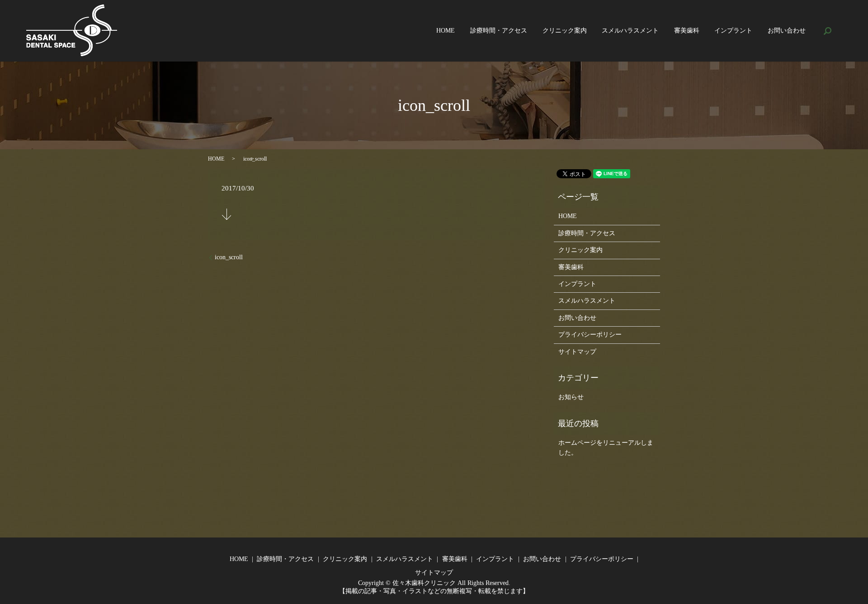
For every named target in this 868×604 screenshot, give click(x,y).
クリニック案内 (564, 31)
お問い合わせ (787, 31)
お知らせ (571, 397)
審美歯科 (686, 31)
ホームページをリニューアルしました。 (605, 447)
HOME (445, 31)
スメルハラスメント (630, 31)
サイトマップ (577, 351)
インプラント (733, 31)
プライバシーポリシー (590, 334)
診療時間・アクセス (498, 31)
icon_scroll (229, 257)
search (828, 31)
